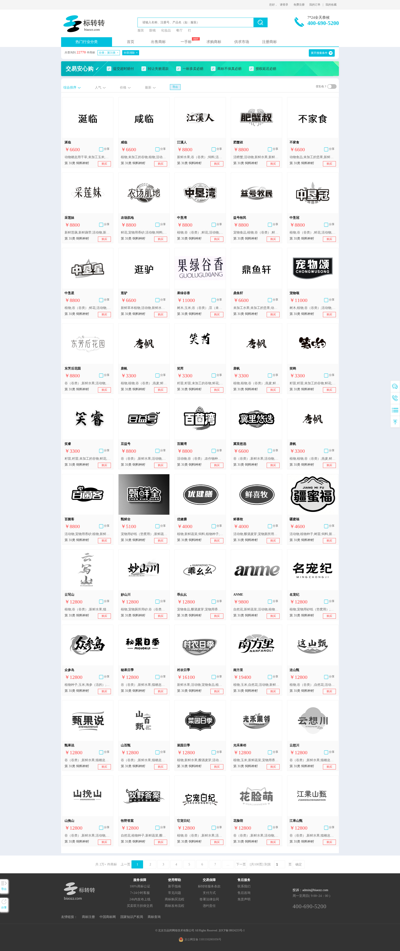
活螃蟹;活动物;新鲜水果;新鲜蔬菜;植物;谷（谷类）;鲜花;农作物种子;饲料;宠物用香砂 (256, 157)
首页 (130, 42)
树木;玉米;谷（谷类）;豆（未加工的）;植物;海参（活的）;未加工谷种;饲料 (200, 308)
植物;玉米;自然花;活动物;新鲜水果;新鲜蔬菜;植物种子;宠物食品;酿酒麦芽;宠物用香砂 (256, 684)
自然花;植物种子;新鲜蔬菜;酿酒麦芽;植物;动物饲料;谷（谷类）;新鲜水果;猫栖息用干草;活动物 (144, 835)
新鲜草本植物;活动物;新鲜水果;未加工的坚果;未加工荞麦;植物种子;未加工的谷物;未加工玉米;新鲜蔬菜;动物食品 (144, 308)
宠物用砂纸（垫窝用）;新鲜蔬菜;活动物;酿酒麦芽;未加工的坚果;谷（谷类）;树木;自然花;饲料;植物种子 (144, 534)
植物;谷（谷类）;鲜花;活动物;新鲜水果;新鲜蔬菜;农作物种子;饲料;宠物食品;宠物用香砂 (200, 232)
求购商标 (213, 42)
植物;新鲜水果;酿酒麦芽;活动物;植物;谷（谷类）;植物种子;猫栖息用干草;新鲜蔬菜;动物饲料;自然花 (200, 760)
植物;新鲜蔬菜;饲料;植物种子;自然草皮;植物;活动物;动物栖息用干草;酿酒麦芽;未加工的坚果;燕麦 (200, 534)
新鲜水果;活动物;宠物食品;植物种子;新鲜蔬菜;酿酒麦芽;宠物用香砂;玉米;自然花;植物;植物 (200, 684)
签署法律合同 (209, 899)
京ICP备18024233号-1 (232, 930)
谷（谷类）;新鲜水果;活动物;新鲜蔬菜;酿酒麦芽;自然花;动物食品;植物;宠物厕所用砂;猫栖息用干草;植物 (88, 835)
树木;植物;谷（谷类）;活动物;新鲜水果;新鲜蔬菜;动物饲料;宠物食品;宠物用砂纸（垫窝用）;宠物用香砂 (313, 308)
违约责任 (209, 906)
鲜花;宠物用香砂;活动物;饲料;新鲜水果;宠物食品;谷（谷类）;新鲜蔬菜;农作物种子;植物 (144, 232)
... (228, 864)
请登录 (284, 4)
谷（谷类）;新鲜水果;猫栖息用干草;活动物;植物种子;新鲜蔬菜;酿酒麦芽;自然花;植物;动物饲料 (88, 760)
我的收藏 (331, 4)
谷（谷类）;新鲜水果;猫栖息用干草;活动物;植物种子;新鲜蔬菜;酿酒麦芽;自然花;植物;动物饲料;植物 (144, 684)
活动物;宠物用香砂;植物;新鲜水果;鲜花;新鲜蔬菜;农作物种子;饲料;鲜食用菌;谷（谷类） (88, 534)
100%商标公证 (140, 886)
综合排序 (69, 87)
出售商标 (158, 42)
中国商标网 (108, 917)
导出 (175, 87)
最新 (148, 87)
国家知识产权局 (131, 917)
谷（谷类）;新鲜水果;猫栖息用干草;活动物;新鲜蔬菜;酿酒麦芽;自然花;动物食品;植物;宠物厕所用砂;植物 (144, 760)
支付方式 (209, 893)
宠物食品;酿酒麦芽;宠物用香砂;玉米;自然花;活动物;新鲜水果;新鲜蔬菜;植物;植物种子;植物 (200, 609)
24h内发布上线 (139, 899)
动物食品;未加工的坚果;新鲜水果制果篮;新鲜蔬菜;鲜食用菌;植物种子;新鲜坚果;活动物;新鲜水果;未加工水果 (313, 157)
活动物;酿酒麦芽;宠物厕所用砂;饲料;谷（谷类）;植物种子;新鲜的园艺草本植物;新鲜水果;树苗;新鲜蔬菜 (256, 534)
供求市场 (241, 42)
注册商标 (269, 42)
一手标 (186, 42)
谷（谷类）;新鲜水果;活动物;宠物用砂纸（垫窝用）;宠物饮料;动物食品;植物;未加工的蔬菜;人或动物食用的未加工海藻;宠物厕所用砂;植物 (256, 835)
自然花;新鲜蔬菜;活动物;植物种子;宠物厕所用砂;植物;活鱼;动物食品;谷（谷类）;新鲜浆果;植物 (256, 609)
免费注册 (299, 4)
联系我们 (244, 886)
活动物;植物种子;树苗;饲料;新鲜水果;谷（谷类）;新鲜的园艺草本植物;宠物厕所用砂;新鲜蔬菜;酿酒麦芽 (313, 534)
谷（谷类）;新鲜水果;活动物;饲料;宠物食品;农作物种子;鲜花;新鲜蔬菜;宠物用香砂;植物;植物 (88, 383)
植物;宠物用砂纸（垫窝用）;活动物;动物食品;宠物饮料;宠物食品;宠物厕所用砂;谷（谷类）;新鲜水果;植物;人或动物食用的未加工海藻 (313, 609)
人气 (98, 87)
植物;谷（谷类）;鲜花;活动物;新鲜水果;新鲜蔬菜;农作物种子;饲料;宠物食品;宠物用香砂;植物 (313, 232)
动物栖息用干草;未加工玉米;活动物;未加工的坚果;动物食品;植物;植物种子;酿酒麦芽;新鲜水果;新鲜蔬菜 (88, 157)
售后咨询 (244, 893)
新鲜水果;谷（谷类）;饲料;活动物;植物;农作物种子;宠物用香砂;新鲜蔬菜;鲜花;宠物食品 (200, 157)
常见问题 (174, 893)
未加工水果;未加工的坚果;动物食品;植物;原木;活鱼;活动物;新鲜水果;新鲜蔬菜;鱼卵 (256, 308)
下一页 (241, 864)
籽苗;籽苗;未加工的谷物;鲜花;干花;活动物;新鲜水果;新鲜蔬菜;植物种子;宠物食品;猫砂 (200, 383)
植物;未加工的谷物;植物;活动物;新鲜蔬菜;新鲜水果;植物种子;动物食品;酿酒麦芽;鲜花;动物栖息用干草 (144, 157)
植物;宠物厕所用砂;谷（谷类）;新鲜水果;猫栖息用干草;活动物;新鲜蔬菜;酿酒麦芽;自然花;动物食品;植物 (144, 609)
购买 (104, 163)
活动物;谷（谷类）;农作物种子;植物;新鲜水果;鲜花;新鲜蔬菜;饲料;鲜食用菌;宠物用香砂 (200, 458)
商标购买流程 (174, 899)
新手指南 (174, 886)
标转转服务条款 (209, 886)
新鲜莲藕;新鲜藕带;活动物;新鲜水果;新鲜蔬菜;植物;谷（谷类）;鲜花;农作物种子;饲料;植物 (88, 232)
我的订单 (314, 4)
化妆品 (166, 30)
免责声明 (244, 899)
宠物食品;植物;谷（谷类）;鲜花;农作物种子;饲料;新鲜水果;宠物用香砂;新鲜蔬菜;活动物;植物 (256, 232)
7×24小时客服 (140, 893)
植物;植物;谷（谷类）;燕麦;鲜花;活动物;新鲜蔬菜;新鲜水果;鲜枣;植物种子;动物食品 (144, 383)
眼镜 (152, 30)
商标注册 (88, 917)
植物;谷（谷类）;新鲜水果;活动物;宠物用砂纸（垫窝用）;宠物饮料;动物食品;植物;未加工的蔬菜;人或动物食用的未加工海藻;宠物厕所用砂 (200, 835)
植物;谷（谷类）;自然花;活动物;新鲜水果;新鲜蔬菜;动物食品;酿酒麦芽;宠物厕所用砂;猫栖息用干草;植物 (313, 684)
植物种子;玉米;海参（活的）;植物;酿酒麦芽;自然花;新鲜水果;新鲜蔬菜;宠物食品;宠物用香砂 (88, 684)
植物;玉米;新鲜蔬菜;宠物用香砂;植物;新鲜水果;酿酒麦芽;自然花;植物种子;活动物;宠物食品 (256, 760)
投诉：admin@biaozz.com (310, 890)
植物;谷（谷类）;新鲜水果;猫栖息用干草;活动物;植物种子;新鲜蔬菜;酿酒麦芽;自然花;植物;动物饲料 (88, 609)
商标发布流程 (174, 906)
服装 (141, 30)
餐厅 (179, 30)
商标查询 (154, 917)
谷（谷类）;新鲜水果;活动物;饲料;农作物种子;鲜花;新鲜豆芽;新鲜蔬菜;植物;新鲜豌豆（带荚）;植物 (144, 458)
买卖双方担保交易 (140, 906)
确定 (298, 864)
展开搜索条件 (319, 53)
